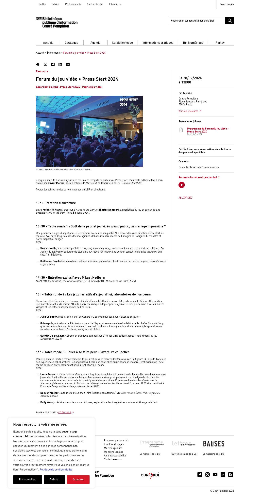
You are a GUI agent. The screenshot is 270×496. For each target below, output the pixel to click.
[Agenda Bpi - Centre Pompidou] (56, 22)
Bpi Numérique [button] (193, 42)
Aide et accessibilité (115, 455)
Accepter (78, 479)
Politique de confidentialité (56, 469)
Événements (53, 53)
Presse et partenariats (116, 440)
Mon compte (227, 4)
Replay (220, 42)
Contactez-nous (113, 459)
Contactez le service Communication (198, 167)
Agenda (95, 42)
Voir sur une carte (188, 111)
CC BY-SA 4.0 (64, 412)
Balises (55, 4)
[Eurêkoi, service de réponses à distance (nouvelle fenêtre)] (150, 479)
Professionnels (73, 4)
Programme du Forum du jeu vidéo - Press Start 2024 (208, 131)
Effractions (115, 4)
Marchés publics (113, 448)
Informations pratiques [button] (158, 42)
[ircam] (99, 476)
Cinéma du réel (95, 4)
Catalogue (71, 42)
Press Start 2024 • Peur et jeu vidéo (81, 87)
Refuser (55, 479)
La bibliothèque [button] (122, 42)
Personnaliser (28, 479)
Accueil (48, 42)
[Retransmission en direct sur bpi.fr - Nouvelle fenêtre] (181, 185)
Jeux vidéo (185, 198)
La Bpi (42, 4)
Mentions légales (113, 452)
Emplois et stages (114, 444)
